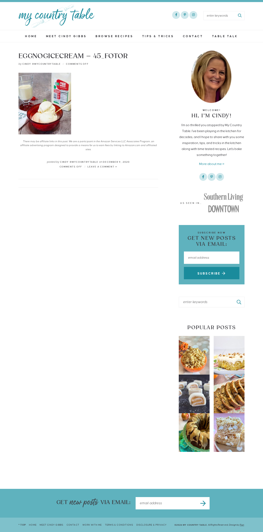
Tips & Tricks (158, 36)
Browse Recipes (114, 36)
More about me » (211, 164)
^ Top (22, 525)
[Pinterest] (185, 15)
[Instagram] (193, 15)
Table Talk (225, 36)
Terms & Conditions (119, 525)
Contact (193, 36)
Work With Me (92, 525)
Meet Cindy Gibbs (66, 36)
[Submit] (240, 15)
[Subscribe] (203, 503)
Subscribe (209, 273)
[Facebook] (176, 15)
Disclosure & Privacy (151, 525)
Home (31, 36)
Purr (242, 525)
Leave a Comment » (102, 166)
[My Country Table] (56, 16)
